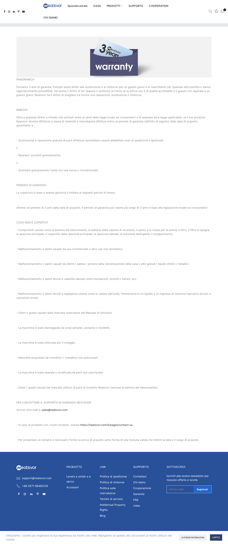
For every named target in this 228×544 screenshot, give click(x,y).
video (136, 505)
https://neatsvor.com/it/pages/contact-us (106, 425)
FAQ (135, 499)
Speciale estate (77, 6)
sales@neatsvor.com (55, 410)
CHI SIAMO (50, 17)
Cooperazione (142, 488)
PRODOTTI (113, 6)
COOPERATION (158, 6)
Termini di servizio (111, 499)
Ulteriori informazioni (192, 537)
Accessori (72, 487)
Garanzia (138, 494)
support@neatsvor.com (37, 478)
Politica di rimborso (112, 482)
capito (216, 537)
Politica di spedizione (113, 476)
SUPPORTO (136, 6)
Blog (102, 515)
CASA (97, 6)
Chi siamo (139, 482)
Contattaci (140, 476)
